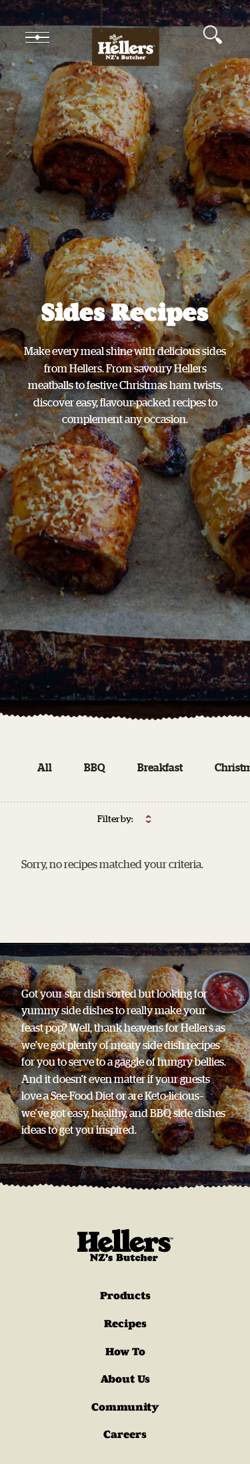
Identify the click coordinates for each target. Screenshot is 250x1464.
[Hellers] (125, 37)
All (44, 767)
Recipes (125, 1323)
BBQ (94, 767)
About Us (125, 1379)
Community (125, 1407)
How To (125, 1351)
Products (125, 1295)
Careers (125, 1434)
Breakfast (160, 767)
